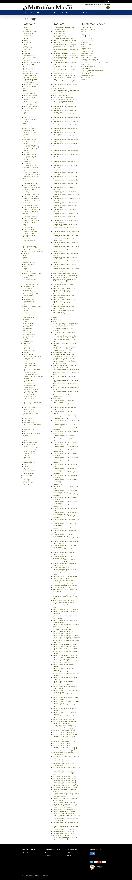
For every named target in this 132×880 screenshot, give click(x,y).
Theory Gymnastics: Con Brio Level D (64, 830)
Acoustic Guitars (28, 29)
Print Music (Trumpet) (30, 185)
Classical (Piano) (28, 305)
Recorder (26, 134)
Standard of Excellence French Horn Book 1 (66, 672)
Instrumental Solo (29, 462)
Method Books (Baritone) (31, 220)
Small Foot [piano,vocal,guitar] (62, 604)
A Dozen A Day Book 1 (59, 31)
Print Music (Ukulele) (29, 83)
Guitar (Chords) (28, 51)
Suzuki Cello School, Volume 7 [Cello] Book (66, 747)
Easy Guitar (27, 49)
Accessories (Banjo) (29, 92)
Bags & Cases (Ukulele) (30, 79)
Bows (25, 266)
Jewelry (25, 338)
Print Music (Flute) (29, 117)
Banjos (25, 90)
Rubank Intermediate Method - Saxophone (66, 585)
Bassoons (26, 152)
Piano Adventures (29, 314)
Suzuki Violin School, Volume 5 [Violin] (64, 780)
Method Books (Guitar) (31, 57)
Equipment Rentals (29, 470)
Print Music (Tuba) (29, 229)
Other (25, 321)
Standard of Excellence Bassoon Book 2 (65, 646)
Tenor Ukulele (27, 71)
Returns (46, 852)
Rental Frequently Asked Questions (93, 70)
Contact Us (85, 31)
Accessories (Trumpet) (30, 183)
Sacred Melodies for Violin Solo (62, 587)
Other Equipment (28, 473)
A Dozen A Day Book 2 (59, 33)
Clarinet (25, 136)
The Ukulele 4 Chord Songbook (62, 807)
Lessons (48, 12)
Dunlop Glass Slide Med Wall (61, 95)
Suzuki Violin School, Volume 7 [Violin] (64, 784)
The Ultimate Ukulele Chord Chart (63, 813)
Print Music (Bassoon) (30, 156)
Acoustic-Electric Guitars (30, 31)
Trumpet (26, 180)
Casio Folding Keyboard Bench (62, 88)
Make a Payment (66, 12)
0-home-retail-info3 (88, 41)
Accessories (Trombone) (31, 205)
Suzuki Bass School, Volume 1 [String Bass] (65, 727)
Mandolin (25, 99)
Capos (25, 44)
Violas (25, 257)
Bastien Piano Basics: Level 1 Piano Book (65, 53)
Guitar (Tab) (27, 53)
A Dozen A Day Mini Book (60, 37)
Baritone (25, 213)
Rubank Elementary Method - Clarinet (64, 584)
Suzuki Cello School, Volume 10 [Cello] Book (66, 734)
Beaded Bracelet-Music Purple (62, 73)
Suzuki (26, 277)
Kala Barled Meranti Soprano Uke (63, 325)
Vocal (24, 426)
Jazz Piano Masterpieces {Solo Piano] (64, 314)
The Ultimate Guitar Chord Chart (63, 809)
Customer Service (87, 55)
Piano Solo (27, 303)
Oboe (25, 123)
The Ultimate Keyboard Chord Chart (64, 811)
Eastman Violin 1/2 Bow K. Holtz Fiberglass (65, 99)
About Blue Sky (87, 48)
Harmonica (26, 319)
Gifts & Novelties (28, 336)
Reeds (26, 143)
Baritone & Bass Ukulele (30, 73)
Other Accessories (29, 37)
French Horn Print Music (31, 393)
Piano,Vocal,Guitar (29, 55)
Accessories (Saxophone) (31, 167)
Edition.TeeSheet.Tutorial (90, 59)
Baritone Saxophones (30, 165)
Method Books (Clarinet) (31, 147)
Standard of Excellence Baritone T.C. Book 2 (66, 637)
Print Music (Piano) (29, 295)
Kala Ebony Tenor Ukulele (61, 327)
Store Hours (86, 77)
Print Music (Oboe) (29, 128)
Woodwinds (26, 110)
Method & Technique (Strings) (33, 273)
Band (24, 367)
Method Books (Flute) (30, 119)
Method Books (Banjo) (30, 95)
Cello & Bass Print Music (31, 284)
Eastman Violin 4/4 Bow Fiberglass (63, 101)
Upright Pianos (27, 288)
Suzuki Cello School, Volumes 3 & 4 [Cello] (65, 749)
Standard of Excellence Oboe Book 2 (64, 685)
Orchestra (26, 253)
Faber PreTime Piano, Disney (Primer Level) (66, 275)
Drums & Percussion (29, 235)
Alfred (26, 310)
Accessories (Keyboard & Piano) (32, 294)
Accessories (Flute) (29, 116)
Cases (25, 268)
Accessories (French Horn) (31, 194)
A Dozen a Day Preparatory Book (63, 38)
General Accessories (29, 327)
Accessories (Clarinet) (30, 139)
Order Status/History (88, 29)
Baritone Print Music (30, 396)
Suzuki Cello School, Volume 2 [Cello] (64, 736)
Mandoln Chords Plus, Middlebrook (63, 356)
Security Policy (86, 74)
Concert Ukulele (28, 70)
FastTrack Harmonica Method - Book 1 (64, 279)
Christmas (26, 455)
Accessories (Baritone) (30, 216)
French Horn (27, 191)
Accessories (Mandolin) (30, 103)
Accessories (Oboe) (29, 127)
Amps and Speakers (29, 325)
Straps (25, 46)
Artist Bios (85, 42)
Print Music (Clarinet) (30, 145)
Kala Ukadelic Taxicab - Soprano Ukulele (65, 338)
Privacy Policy (86, 64)
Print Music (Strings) (29, 272)
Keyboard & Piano (28, 286)
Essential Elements (29, 373)
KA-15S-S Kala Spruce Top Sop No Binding (65, 323)
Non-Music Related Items (60, 367)
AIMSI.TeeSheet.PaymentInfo (91, 52)
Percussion (26, 239)
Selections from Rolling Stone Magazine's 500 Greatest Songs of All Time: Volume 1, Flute (65, 596)
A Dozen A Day (28, 308)
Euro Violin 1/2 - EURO (59, 272)
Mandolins (26, 101)
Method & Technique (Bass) (32, 62)
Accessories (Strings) (29, 262)
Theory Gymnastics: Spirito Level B (63, 833)
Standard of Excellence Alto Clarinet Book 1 (66, 609)
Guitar (25, 27)
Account (106, 1)
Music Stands (27, 330)
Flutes (25, 114)
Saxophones (27, 163)
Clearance (26, 484)
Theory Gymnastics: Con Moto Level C (64, 831)
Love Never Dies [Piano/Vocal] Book (63, 354)
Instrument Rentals (37, 12)
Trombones (27, 204)
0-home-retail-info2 (88, 39)
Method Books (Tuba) (30, 231)
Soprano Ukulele (28, 68)
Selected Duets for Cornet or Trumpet (64, 593)
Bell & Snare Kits (28, 237)
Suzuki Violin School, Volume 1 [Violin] (64, 771)
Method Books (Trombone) (32, 209)
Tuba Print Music (29, 398)
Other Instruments (28, 317)
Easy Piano (27, 297)
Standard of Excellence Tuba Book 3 (64, 719)
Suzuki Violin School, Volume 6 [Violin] (64, 782)
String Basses (27, 261)
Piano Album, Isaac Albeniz (61, 567)
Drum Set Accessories (29, 246)
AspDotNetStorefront (43, 875)
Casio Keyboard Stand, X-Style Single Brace (66, 90)
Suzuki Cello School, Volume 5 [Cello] (64, 743)
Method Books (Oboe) (30, 132)
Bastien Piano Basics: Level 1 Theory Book (65, 57)
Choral (26, 431)
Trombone (26, 202)
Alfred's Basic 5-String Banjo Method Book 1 (66, 40)
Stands (26, 38)
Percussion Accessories (30, 240)
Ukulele (25, 66)
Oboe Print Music (29, 384)
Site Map (69, 855)
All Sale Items (27, 479)
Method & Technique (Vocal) (32, 433)
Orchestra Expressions (30, 275)
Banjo (24, 88)
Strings (26, 40)
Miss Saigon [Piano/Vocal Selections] (63, 358)
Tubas (25, 226)
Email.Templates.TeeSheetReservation (94, 61)
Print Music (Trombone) (31, 207)
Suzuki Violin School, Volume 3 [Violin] (64, 778)
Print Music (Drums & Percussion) (33, 248)
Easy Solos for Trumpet (60, 105)
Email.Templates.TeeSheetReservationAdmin (96, 63)
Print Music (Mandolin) (30, 105)
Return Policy (86, 72)
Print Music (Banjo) (29, 94)
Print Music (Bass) (29, 64)
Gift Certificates (27, 475)
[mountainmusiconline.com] (47, 7)
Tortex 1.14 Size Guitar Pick (61, 835)
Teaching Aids (27, 328)
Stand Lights (27, 332)
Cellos (25, 259)
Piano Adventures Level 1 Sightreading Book (66, 415)
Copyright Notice (87, 53)
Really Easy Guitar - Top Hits (61, 578)
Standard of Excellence (31, 374)
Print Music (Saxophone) (31, 172)
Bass (24, 59)
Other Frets (56, 398)
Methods (26, 468)
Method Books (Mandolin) (31, 106)
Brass (24, 178)
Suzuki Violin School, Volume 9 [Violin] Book (66, 787)
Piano (25, 345)
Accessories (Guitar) (29, 35)
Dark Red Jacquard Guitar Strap (62, 94)
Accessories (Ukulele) (29, 75)
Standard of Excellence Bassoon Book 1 (65, 644)
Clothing (25, 339)
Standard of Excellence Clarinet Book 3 (65, 655)
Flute (25, 112)
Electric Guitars (28, 33)
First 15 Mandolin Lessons (60, 283)
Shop (26, 12)
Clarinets (26, 138)
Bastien (26, 312)
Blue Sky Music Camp (88, 12)
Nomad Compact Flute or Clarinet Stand (65, 365)
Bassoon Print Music (30, 385)
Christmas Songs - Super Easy (62, 92)
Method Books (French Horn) (33, 198)
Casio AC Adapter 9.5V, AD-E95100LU (64, 75)
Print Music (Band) (29, 380)
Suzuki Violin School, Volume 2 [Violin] (64, 776)
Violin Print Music (29, 281)
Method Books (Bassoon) (31, 158)
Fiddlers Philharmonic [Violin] (61, 281)
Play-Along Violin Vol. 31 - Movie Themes (65, 576)
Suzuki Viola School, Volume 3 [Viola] (64, 751)
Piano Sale (26, 481)
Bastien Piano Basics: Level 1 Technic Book (65, 55)
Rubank (26, 371)
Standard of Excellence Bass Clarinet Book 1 (66, 639)
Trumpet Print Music (30, 391)
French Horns (28, 193)
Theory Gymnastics (30, 316)
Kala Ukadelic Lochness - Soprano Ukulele (65, 336)
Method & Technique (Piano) (32, 306)
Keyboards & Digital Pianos (31, 292)
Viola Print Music (29, 283)
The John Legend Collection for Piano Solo (66, 793)
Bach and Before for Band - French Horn (65, 44)
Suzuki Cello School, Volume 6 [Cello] (64, 745)
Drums (25, 242)
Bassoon (25, 150)
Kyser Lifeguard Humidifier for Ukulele (64, 347)
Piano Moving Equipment (31, 472)
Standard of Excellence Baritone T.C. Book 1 (66, 635)
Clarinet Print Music (30, 387)
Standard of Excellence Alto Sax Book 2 (65, 615)
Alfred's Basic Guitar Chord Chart (63, 42)
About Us (76, 12)
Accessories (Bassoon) (30, 154)
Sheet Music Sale (28, 483)
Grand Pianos (27, 290)
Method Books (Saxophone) (32, 174)
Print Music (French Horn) (31, 196)
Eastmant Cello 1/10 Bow (60, 103)
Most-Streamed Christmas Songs (62, 360)
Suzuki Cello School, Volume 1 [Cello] (64, 730)
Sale (24, 477)
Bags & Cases (27, 42)
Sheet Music (26, 343)
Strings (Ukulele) (29, 81)
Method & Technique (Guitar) (33, 424)
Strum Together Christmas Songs (63, 725)
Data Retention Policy (89, 57)
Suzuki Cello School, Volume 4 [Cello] (64, 741)
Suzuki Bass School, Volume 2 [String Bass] (66, 729)
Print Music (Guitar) (29, 48)
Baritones (26, 215)
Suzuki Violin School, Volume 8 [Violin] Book (66, 785)
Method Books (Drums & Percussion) (35, 250)
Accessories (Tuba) (29, 228)
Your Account (86, 27)
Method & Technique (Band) (32, 369)
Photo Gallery (86, 44)
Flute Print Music (29, 382)
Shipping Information (88, 75)
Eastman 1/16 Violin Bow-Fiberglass (63, 97)
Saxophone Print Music (31, 389)
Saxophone (26, 161)
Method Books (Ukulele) (31, 84)
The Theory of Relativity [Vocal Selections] (65, 806)
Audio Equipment (28, 323)
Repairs (56, 12)
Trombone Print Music (31, 395)
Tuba (24, 224)
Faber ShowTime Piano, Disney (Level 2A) (65, 277)
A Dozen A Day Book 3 (59, 35)
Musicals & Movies (29, 299)
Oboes (26, 125)
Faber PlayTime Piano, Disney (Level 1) (64, 273)
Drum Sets (26, 244)
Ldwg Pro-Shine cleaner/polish (62, 352)
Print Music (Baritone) (30, 218)
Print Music (26, 60)
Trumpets (27, 182)
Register (85, 46)
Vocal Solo (27, 428)
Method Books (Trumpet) (32, 187)
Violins (25, 255)
